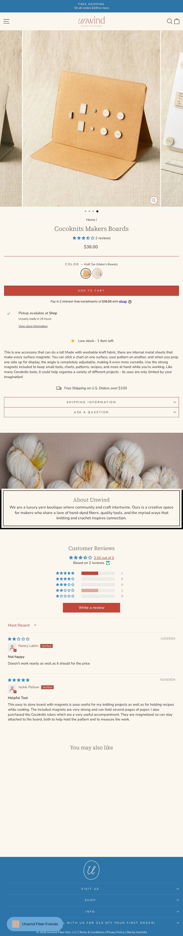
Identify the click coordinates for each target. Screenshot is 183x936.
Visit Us (90, 889)
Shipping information (92, 402)
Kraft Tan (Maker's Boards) (86, 273)
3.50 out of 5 (104, 557)
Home (90, 219)
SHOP (90, 900)
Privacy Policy (116, 932)
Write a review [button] (92, 607)
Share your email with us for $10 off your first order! (90, 923)
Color (91, 264)
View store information (33, 326)
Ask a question (91, 412)
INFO (90, 912)
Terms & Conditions (91, 932)
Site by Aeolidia (137, 932)
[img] (19, 639)
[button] (84, 238)
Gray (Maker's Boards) (97, 273)
